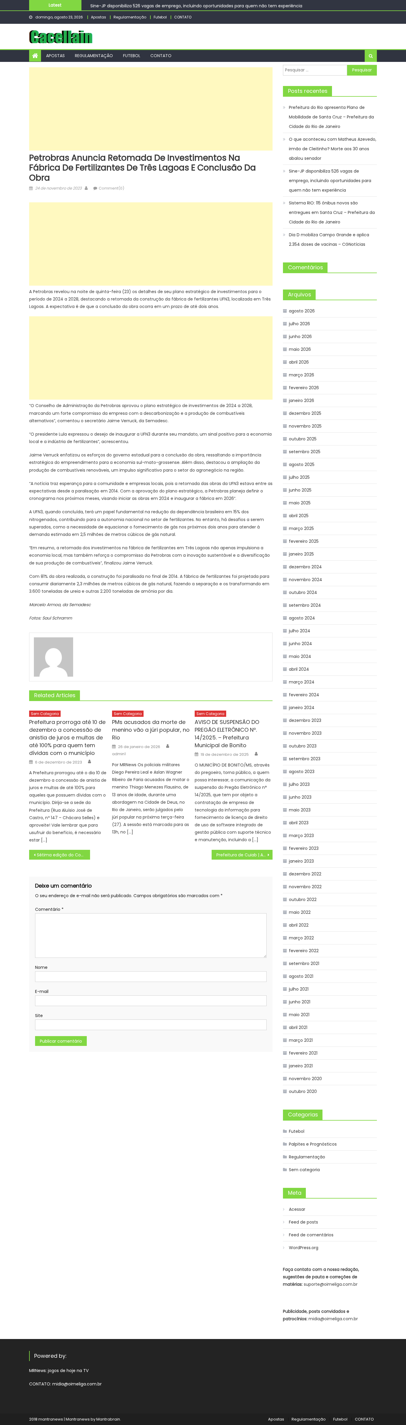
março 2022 (301, 938)
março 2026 (301, 375)
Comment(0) (111, 188)
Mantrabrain (108, 1419)
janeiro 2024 (301, 708)
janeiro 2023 (301, 861)
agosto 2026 (302, 311)
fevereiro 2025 (304, 541)
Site (39, 1016)
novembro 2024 (305, 580)
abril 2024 (299, 669)
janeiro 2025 (301, 554)
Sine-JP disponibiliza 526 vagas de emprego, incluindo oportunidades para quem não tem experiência (196, 5)
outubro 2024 (303, 592)
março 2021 (301, 1040)
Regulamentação (130, 17)
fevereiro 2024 (304, 695)
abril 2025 (299, 516)
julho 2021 (299, 989)
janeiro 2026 (301, 400)
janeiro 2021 (301, 1066)
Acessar (297, 1209)
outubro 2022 (303, 899)
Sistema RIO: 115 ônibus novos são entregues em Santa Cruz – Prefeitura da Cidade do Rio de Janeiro (332, 212)
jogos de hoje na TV (68, 1371)
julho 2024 (299, 631)
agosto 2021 (301, 976)
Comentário (49, 909)
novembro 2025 (305, 426)
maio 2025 (300, 503)
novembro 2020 (305, 1079)
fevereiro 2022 (304, 951)
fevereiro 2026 (304, 388)
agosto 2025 (301, 464)
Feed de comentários (311, 1235)
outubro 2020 (303, 1091)
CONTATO (182, 17)
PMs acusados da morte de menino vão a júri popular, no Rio (151, 729)
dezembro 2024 (305, 567)
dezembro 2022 (305, 874)
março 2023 (301, 836)
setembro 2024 (305, 605)
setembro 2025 (304, 452)
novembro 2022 (305, 887)
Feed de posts (303, 1222)
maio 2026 (300, 349)
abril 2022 (299, 925)
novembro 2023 (305, 733)
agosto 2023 (301, 772)
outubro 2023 (303, 746)
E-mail (41, 991)
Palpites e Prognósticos (313, 1144)
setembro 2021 (304, 963)
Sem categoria (45, 713)
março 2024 (301, 682)
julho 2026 (299, 324)
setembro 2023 (304, 759)
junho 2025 (300, 490)
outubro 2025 (303, 439)
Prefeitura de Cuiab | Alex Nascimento (244, 855)
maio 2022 (300, 912)
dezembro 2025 (305, 413)
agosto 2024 (302, 618)
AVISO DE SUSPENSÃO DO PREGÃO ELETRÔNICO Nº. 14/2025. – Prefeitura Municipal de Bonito (227, 733)
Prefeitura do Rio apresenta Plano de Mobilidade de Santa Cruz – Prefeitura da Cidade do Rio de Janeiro (331, 116)
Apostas (98, 17)
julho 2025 (299, 477)
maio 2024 (300, 656)
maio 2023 (300, 810)
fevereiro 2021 (303, 1053)
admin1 (119, 754)
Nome (41, 967)
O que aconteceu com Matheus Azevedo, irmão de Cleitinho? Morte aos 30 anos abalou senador (332, 148)
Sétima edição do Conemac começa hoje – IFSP (63, 855)
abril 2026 (299, 362)
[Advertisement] (151, 109)
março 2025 (301, 528)
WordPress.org (303, 1248)
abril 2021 (298, 1027)
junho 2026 (300, 337)
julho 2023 (299, 784)
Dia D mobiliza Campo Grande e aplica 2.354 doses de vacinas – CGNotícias (329, 239)
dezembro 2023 (305, 720)
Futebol (160, 17)
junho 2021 (299, 1002)
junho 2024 (300, 644)
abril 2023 (299, 823)
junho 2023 (300, 797)
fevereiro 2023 (304, 848)
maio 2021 (299, 1015)
